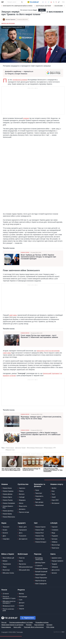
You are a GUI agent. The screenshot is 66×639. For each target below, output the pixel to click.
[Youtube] (51, 2)
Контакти (49, 624)
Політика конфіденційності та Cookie (21, 622)
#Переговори (9, 448)
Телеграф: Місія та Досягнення (34, 627)
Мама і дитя (23, 527)
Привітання (55, 548)
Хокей (54, 497)
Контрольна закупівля (43, 5)
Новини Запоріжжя (9, 503)
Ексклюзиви (58, 5)
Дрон (4, 536)
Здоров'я (22, 523)
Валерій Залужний (41, 571)
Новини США (39, 530)
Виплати (21, 494)
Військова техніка (8, 573)
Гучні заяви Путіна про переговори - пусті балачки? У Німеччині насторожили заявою (39, 336)
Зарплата (22, 488)
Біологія (5, 533)
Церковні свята (56, 558)
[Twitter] (54, 2)
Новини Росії (39, 533)
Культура (54, 539)
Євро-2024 (55, 500)
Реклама (29, 624)
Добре (42, 10)
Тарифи (37, 499)
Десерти (21, 602)
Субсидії (21, 497)
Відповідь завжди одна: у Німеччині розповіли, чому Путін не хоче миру (41, 418)
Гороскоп (54, 527)
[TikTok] (58, 2)
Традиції (54, 564)
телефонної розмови (19, 80)
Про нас (4, 622)
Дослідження (23, 539)
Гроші (37, 490)
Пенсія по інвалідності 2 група (9, 597)
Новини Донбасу (8, 511)
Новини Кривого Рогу (8, 507)
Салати (21, 605)
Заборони (55, 567)
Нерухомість (39, 496)
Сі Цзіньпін (38, 565)
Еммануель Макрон (41, 568)
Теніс (53, 494)
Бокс (53, 491)
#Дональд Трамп (20, 448)
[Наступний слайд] (64, 6)
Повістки (22, 558)
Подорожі (55, 536)
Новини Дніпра (7, 494)
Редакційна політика (41, 622)
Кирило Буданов (40, 574)
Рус (63, 2)
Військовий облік (24, 570)
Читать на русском (8, 23)
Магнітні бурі (56, 545)
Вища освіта (23, 506)
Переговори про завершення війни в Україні (17, 5)
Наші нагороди (39, 624)
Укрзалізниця (39, 505)
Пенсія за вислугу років (8, 609)
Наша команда (6, 627)
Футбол (54, 488)
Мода (53, 533)
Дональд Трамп (40, 562)
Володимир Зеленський (39, 558)
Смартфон (6, 539)
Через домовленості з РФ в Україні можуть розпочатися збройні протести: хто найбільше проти (40, 434)
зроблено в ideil (59, 632)
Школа (21, 503)
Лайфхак (54, 542)
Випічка (21, 593)
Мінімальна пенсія (8, 606)
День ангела (55, 570)
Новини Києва (7, 488)
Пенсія (4, 590)
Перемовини (7, 564)
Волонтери (6, 570)
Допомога (22, 509)
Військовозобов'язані (26, 567)
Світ (36, 523)
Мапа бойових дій (8, 558)
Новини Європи (25, 333)
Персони (37, 554)
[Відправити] (22, 2)
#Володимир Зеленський (35, 448)
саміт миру (13, 315)
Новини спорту (56, 484)
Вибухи (5, 561)
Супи (20, 599)
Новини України (25, 252)
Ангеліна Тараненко (10, 19)
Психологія (22, 536)
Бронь (21, 561)
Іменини (54, 573)
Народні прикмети (57, 561)
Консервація (23, 596)
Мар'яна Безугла (40, 580)
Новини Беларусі (40, 542)
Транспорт (38, 493)
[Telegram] (48, 2)
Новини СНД (39, 536)
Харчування (23, 530)
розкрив (26, 118)
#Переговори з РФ (50, 448)
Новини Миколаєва (9, 517)
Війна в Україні (7, 554)
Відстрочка (22, 564)
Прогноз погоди (24, 512)
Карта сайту (17, 627)
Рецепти (21, 590)
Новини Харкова (8, 491)
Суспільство (23, 484)
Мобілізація (23, 554)
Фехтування (55, 503)
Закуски (21, 608)
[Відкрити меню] (2, 2)
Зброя (5, 567)
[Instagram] (56, 2)
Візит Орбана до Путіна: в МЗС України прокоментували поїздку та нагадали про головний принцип (38, 257)
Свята (52, 554)
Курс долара (39, 502)
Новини (4, 484)
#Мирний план (10, 450)
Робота (21, 491)
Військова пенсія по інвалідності (9, 602)
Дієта (20, 533)
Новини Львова (8, 500)
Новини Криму (7, 514)
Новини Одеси (7, 497)
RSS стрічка (50, 627)
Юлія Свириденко (41, 583)
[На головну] (33, 2)
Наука (3, 523)
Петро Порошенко (41, 577)
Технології (6, 527)
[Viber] (45, 2)
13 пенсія (6, 593)
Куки (34, 10)
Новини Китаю (40, 539)
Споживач (55, 530)
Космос (5, 530)
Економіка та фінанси (39, 485)
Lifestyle (53, 523)
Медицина (22, 500)
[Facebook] (43, 2)
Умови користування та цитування (12, 624)
